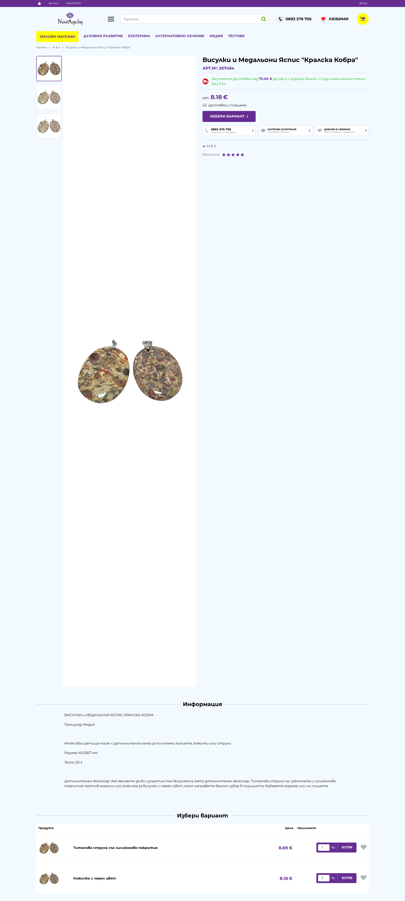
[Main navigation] (111, 19)
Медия (216, 36)
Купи (347, 847)
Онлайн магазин (57, 37)
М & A (56, 47)
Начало (41, 47)
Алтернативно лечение (179, 36)
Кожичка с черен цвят (94, 878)
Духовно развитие (103, 36)
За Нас (54, 3)
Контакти (73, 3)
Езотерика (139, 36)
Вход (363, 3)
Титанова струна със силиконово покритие (115, 848)
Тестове (236, 36)
